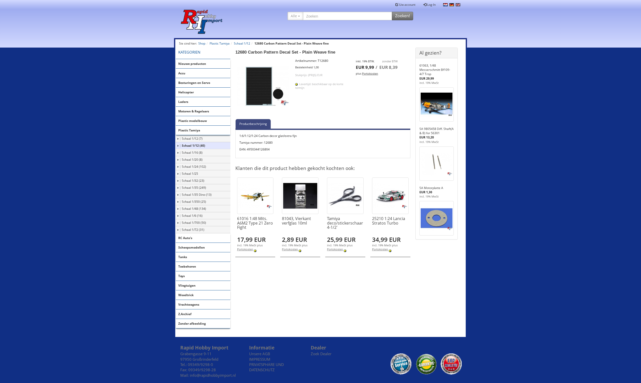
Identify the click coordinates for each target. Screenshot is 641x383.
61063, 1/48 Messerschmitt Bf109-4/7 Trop (434, 69)
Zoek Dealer (321, 353)
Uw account (406, 5)
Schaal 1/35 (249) (194, 187)
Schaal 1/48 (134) (194, 209)
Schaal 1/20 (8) (192, 159)
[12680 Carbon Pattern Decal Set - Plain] (263, 86)
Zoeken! (402, 16)
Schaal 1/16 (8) (192, 152)
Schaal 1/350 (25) (194, 202)
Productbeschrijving (253, 124)
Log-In (431, 5)
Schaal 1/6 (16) (192, 216)
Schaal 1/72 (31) (193, 230)
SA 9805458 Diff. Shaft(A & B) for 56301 (436, 131)
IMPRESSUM (259, 359)
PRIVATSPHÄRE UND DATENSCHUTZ (266, 367)
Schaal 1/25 (190, 173)
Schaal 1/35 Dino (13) (197, 195)
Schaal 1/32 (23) (193, 180)
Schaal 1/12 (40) (193, 145)
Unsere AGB (259, 353)
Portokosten (370, 73)
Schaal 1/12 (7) (192, 138)
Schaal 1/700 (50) (194, 223)
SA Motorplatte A (431, 188)
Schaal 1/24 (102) (194, 166)
